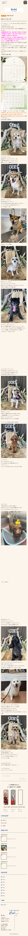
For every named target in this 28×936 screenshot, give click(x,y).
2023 (3, 885)
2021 (3, 890)
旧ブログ (4, 904)
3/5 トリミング (22, 778)
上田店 (3, 825)
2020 (3, 893)
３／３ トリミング (6, 775)
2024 (3, 882)
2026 (3, 876)
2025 (3, 879)
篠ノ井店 (4, 823)
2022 (3, 887)
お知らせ (4, 820)
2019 (3, 895)
